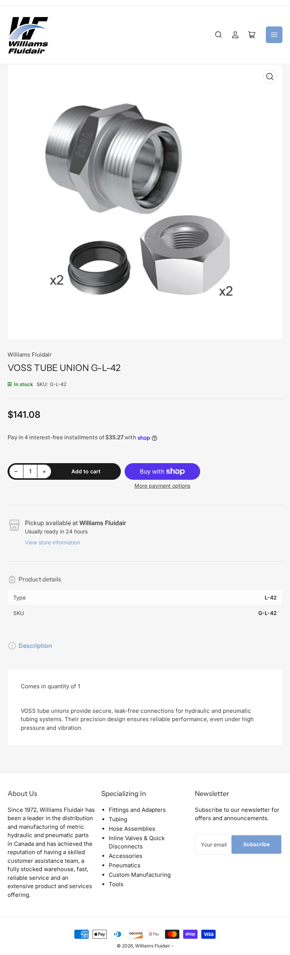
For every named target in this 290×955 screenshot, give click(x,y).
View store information (52, 542)
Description (35, 645)
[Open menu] (274, 34)
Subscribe (256, 844)
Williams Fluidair (30, 354)
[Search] (218, 34)
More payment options (162, 485)
